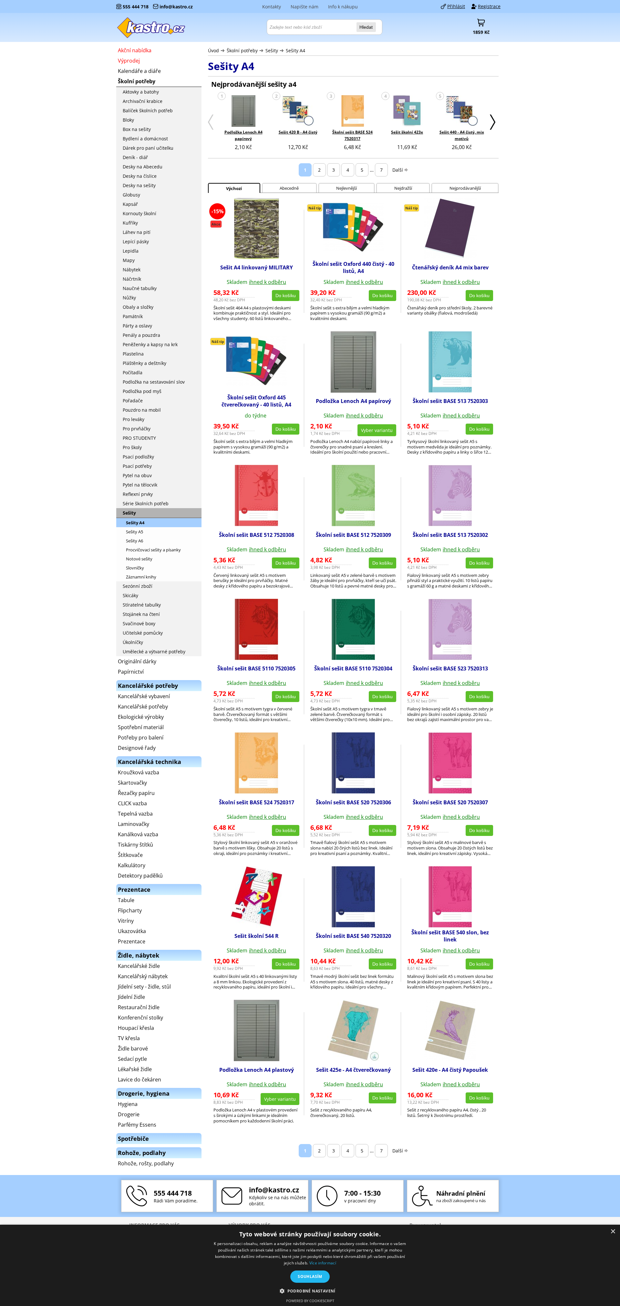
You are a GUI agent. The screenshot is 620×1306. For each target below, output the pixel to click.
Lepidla (131, 251)
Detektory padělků (140, 875)
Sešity (271, 50)
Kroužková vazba (138, 772)
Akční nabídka (134, 50)
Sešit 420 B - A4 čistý (298, 132)
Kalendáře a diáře (139, 71)
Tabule (126, 900)
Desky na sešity (139, 185)
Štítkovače (130, 855)
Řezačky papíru (136, 793)
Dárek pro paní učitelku (148, 148)
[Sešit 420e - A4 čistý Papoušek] (450, 1059)
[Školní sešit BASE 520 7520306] (353, 791)
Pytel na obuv (137, 475)
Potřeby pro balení (140, 737)
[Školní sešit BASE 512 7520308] (256, 524)
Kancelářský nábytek (143, 976)
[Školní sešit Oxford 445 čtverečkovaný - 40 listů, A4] (256, 383)
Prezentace (131, 941)
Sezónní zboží (137, 586)
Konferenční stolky (140, 1017)
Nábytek (131, 269)
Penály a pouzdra (141, 335)
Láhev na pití (136, 232)
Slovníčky (135, 568)
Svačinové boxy (139, 623)
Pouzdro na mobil (142, 410)
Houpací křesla (136, 1027)
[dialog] (310, 1265)
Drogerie (129, 1114)
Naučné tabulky (140, 288)
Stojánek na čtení (141, 614)
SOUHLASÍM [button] (310, 1276)
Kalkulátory (131, 865)
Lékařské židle (135, 1069)
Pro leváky (133, 419)
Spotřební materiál (141, 727)
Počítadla (132, 372)
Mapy (129, 260)
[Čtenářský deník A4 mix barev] (450, 257)
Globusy (131, 195)
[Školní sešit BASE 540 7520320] (353, 925)
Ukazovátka (132, 931)
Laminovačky (133, 824)
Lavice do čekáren (139, 1079)
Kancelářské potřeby (143, 706)
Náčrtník (132, 279)
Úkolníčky (133, 642)
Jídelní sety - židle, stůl (144, 986)
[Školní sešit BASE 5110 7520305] (256, 658)
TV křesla (129, 1038)
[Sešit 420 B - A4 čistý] (298, 111)
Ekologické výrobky (141, 716)
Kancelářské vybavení (144, 696)
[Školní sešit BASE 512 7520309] (353, 524)
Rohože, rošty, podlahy (146, 1163)
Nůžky (129, 298)
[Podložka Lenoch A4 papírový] (243, 111)
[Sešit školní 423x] (407, 111)
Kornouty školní (139, 213)
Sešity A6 (134, 541)
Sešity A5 (134, 532)
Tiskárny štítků (135, 844)
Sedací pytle (132, 1058)
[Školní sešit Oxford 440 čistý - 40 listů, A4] (353, 250)
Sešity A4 (295, 50)
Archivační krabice (142, 101)
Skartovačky (132, 782)
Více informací (322, 1263)
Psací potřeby (137, 466)
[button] (310, 1291)
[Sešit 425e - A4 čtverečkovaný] (353, 1059)
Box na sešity (137, 129)
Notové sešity (139, 559)
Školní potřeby (242, 50)
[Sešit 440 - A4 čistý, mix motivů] (462, 111)
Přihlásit (456, 6)
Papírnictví (131, 671)
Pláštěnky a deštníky (144, 363)
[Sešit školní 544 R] (256, 925)
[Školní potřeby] (151, 27)
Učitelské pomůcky (143, 633)
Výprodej (129, 60)
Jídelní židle (131, 996)
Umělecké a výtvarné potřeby (154, 651)
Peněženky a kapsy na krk (150, 344)
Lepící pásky (136, 241)
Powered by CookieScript (310, 1300)
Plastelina (133, 354)
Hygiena (128, 1104)
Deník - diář (135, 157)
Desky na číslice (140, 176)
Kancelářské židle (139, 965)
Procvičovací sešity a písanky (153, 550)
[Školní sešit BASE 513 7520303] (450, 390)
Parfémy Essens (137, 1124)
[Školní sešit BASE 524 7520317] (352, 111)
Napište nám (304, 7)
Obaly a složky (138, 307)
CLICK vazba (132, 803)
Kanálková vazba (138, 834)
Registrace (489, 6)
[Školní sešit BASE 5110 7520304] (353, 658)
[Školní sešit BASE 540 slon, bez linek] (450, 925)
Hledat (366, 27)
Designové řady (137, 747)
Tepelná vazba (135, 813)
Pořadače (133, 400)
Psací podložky (138, 457)
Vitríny (126, 920)
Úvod (213, 50)
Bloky (128, 120)
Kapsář (130, 204)
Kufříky (130, 223)
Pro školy (132, 447)
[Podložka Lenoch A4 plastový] (256, 1059)
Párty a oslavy (137, 326)
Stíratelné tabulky (142, 605)
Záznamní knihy (141, 577)
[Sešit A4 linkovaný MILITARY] (256, 257)
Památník (133, 316)
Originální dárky (137, 661)
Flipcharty (130, 910)
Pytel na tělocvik (140, 485)
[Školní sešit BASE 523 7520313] (450, 658)
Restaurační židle (139, 1007)
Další (397, 170)
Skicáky (130, 595)
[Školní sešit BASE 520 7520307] (450, 791)
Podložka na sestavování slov (154, 382)
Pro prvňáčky (136, 429)
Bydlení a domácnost (145, 139)
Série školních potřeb (146, 503)
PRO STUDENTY (139, 438)
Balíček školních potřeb (148, 110)
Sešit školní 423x (407, 132)
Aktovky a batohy (141, 92)
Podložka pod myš (142, 391)
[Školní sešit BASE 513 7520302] (450, 524)
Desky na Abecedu (142, 167)
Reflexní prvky (138, 494)
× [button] (612, 1231)
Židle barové (133, 1048)
